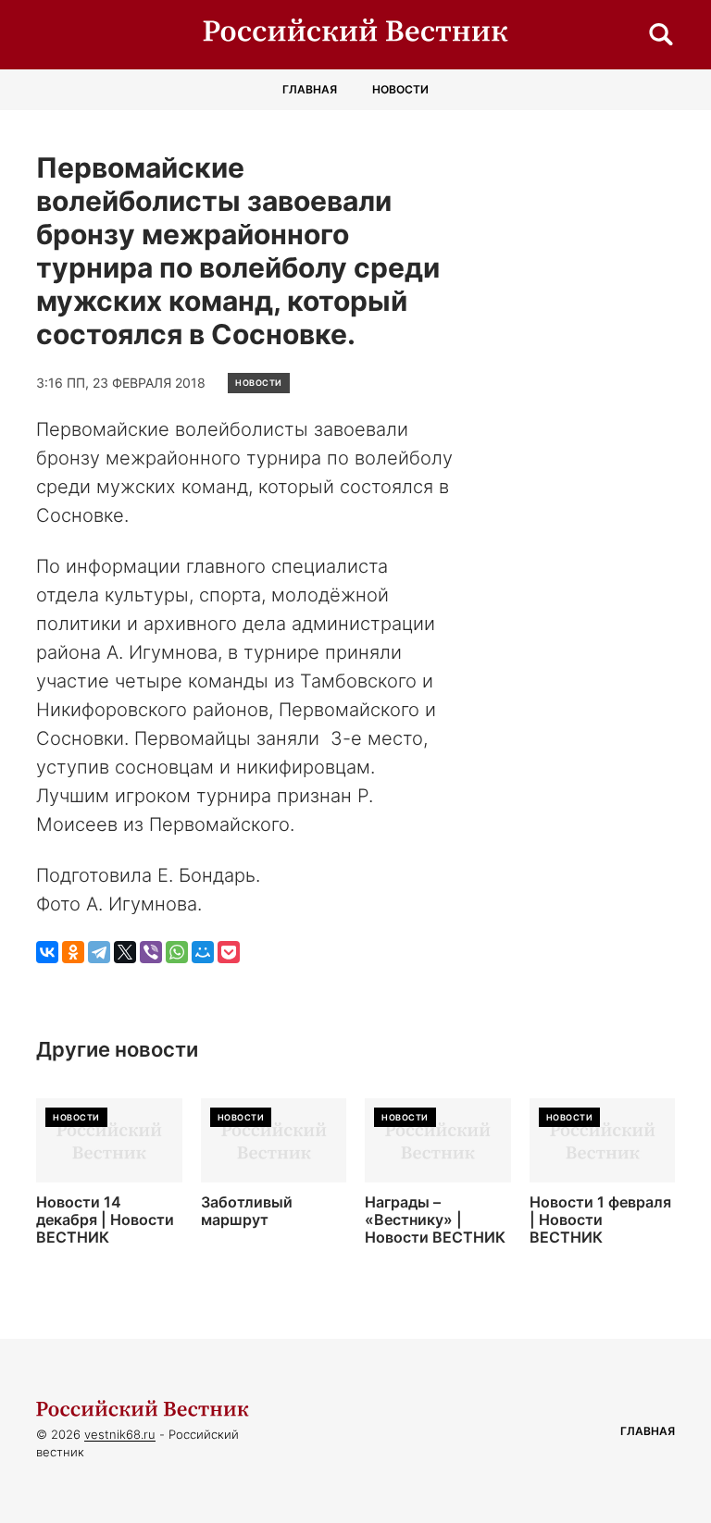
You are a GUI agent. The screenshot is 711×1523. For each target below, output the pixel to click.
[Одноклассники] (73, 952)
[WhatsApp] (177, 952)
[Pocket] (229, 952)
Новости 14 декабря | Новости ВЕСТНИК (105, 1220)
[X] (125, 952)
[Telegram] (99, 952)
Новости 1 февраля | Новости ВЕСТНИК (600, 1220)
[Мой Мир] (203, 952)
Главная (309, 89)
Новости (400, 89)
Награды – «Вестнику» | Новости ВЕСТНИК (435, 1220)
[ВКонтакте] (47, 952)
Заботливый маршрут (247, 1211)
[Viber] (151, 952)
